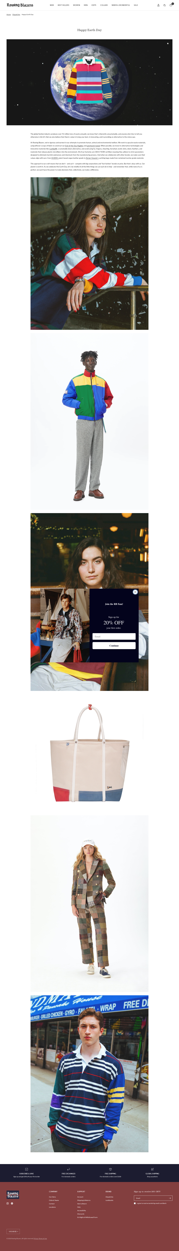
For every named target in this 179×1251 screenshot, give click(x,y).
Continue (114, 645)
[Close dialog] (135, 592)
